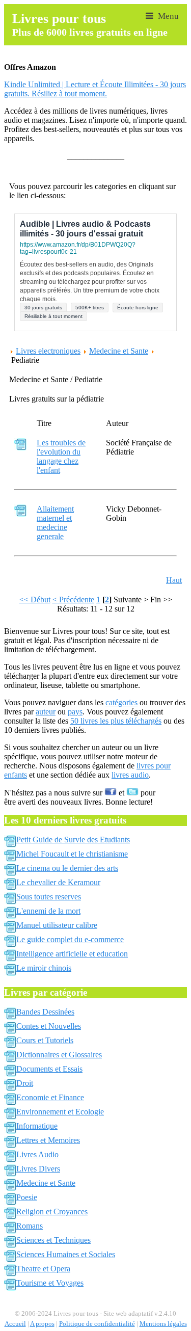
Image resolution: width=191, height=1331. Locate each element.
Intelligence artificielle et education (72, 953)
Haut (174, 580)
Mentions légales (163, 1323)
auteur (46, 711)
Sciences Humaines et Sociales (65, 1254)
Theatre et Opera (43, 1268)
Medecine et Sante (118, 351)
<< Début (34, 599)
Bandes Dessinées (45, 1011)
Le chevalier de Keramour (58, 882)
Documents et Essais (49, 1068)
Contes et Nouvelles (48, 1026)
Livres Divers (38, 1168)
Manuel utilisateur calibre (56, 925)
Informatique (37, 1126)
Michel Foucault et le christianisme (72, 853)
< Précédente (73, 599)
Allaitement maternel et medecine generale (55, 522)
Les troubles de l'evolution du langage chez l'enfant (61, 456)
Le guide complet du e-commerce (70, 939)
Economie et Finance (50, 1097)
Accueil (15, 1323)
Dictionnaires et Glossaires (59, 1054)
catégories (121, 702)
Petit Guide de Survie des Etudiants (73, 839)
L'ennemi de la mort (48, 911)
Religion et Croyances (52, 1211)
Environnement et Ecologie (60, 1111)
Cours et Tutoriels (44, 1040)
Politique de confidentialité (97, 1323)
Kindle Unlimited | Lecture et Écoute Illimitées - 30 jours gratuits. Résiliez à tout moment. (95, 89)
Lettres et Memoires (48, 1140)
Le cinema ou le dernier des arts (67, 868)
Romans (29, 1225)
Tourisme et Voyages (50, 1283)
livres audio (130, 774)
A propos (42, 1323)
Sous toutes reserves (48, 896)
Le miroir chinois (43, 968)
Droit (24, 1083)
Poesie (26, 1197)
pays (75, 711)
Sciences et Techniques (53, 1240)
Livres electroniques (48, 351)
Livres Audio (37, 1154)
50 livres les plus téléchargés (115, 720)
